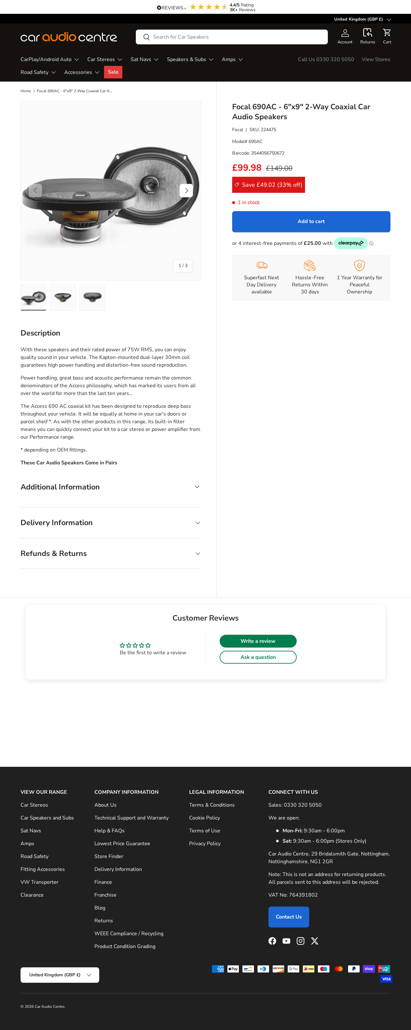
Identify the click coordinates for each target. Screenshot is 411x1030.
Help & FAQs (109, 830)
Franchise (105, 895)
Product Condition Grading (124, 946)
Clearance (32, 895)
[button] (367, 36)
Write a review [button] (257, 641)
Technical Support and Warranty (131, 817)
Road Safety (34, 72)
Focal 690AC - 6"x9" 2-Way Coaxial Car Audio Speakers (75, 91)
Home (26, 91)
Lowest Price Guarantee (122, 843)
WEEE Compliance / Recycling (128, 933)
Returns (103, 920)
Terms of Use (204, 830)
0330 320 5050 (303, 805)
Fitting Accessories (43, 869)
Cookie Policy (204, 817)
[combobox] (232, 37)
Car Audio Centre (49, 1006)
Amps (229, 59)
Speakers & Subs (186, 59)
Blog (99, 907)
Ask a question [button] (258, 657)
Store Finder (108, 856)
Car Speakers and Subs (47, 817)
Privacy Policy (205, 843)
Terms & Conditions (212, 805)
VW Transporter (39, 882)
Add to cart (311, 221)
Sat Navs (141, 59)
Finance (103, 882)
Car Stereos (101, 59)
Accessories (78, 72)
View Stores (376, 59)
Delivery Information (118, 869)
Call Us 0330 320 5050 (326, 59)
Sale (113, 72)
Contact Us (289, 916)
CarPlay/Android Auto (46, 59)
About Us (105, 805)
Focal (237, 130)
